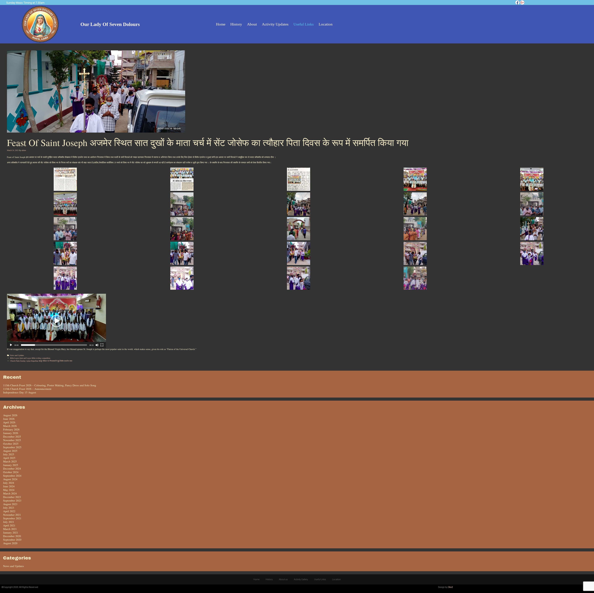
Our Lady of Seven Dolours (110, 24)
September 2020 (12, 539)
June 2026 (9, 419)
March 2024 (10, 493)
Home (256, 579)
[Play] (11, 345)
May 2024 (8, 490)
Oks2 (450, 587)
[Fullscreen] (101, 345)
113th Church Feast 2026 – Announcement (27, 389)
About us (283, 579)
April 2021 (9, 525)
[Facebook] (517, 2)
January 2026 (10, 433)
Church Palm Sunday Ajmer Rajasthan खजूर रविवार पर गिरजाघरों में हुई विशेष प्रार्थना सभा (41, 361)
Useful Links (320, 579)
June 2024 (9, 486)
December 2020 (12, 536)
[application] (56, 321)
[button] (56, 321)
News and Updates (17, 355)
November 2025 (12, 440)
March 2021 (10, 529)
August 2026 (10, 415)
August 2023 (10, 504)
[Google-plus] (522, 2)
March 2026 (10, 426)
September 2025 (12, 447)
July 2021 (8, 522)
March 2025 (10, 461)
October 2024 (10, 472)
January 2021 (10, 532)
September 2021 (12, 518)
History (269, 579)
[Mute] (97, 345)
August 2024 (10, 479)
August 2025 (10, 451)
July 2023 (8, 507)
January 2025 (10, 465)
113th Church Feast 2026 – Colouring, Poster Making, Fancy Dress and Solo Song (49, 385)
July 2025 (8, 454)
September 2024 (12, 475)
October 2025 (10, 443)
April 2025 (9, 458)
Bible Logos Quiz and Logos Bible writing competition (30, 358)
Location (336, 579)
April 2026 (9, 422)
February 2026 (11, 429)
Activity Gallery (301, 579)
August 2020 (10, 543)
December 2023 (12, 497)
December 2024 (12, 468)
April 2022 (9, 511)
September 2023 (12, 500)
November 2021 (12, 515)
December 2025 (12, 436)
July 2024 (8, 483)
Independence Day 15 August (19, 392)
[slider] (54, 345)
